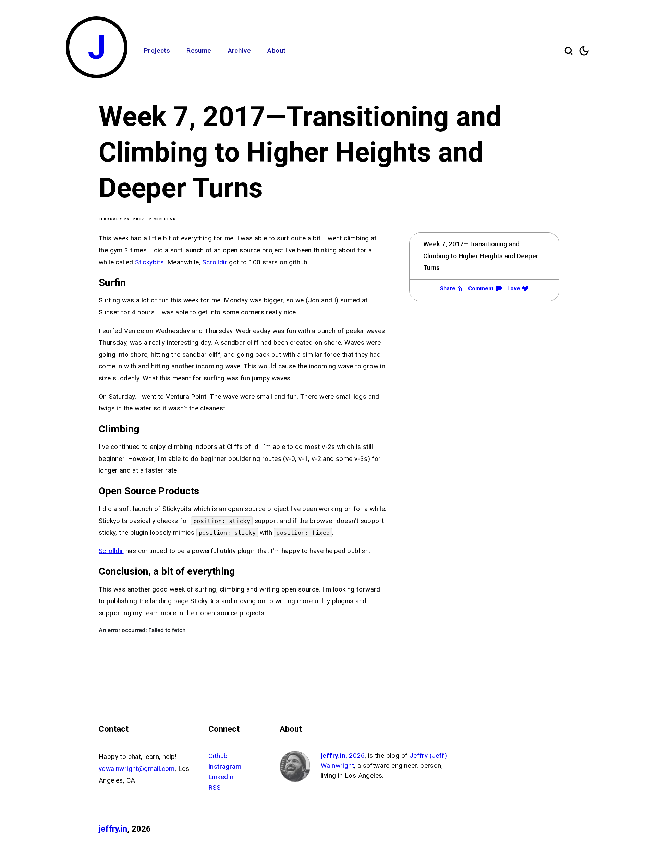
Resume (198, 51)
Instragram (224, 767)
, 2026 (343, 756)
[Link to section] (130, 282)
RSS (214, 787)
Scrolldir (214, 262)
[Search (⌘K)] (568, 50)
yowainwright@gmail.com (137, 769)
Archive (239, 51)
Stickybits (149, 262)
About (276, 51)
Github (218, 756)
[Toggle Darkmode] (584, 51)
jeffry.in (113, 829)
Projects (157, 51)
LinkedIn (220, 777)
